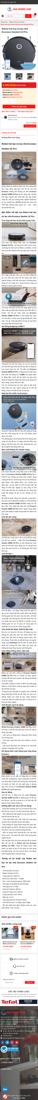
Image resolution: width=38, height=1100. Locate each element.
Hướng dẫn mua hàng (11, 137)
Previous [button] (2, 939)
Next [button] (35, 939)
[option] (7, 76)
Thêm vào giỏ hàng (30, 126)
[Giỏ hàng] (34, 16)
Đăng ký (30, 982)
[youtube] (17, 1042)
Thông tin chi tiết (9, 133)
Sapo (23, 1098)
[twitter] (7, 1042)
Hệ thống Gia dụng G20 (8, 2)
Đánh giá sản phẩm (11, 917)
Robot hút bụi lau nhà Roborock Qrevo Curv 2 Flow (10, 943)
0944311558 (7, 1035)
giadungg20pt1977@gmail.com (13, 1038)
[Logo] (19, 9)
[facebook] (3, 1042)
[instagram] (12, 1042)
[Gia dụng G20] (10, 1002)
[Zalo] (5, 1089)
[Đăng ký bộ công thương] (10, 1049)
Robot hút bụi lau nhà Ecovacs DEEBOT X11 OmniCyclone (28, 943)
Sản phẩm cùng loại (12, 924)
